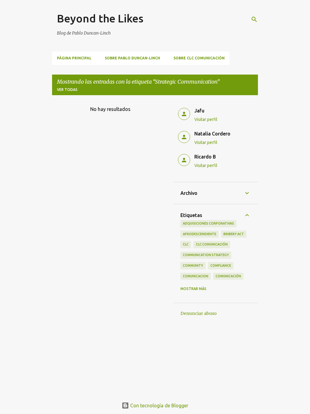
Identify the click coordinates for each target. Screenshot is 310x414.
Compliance (220, 265)
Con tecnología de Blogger (158, 405)
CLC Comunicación (212, 244)
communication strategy (206, 255)
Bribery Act (233, 234)
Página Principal (74, 58)
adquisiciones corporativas (208, 223)
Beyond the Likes (100, 18)
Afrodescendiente (199, 234)
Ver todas (67, 90)
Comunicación (228, 276)
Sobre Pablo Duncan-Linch (132, 58)
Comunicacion (195, 276)
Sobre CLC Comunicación (199, 58)
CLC (186, 244)
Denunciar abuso (198, 313)
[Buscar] (254, 19)
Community (193, 265)
